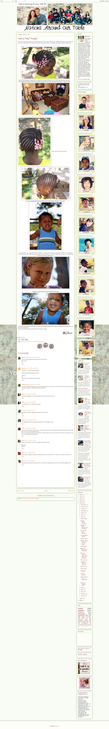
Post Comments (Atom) (49, 495)
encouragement (84, 623)
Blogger (57, 726)
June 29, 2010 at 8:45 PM (30, 420)
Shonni (88, 36)
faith (90, 615)
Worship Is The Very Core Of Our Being (84, 542)
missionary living (82, 619)
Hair (32, 341)
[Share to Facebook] (26, 339)
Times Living (83, 568)
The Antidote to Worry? (84, 536)
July (82, 514)
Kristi (23, 428)
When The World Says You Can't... (84, 550)
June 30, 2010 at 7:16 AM (30, 440)
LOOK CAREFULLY (87, 399)
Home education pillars (82, 625)
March (82, 591)
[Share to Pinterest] (27, 339)
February (83, 593)
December (83, 504)
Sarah (23, 440)
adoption (81, 610)
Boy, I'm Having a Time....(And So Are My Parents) (84, 555)
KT (22, 410)
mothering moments (83, 620)
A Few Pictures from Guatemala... (84, 578)
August (82, 512)
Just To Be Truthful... (86, 364)
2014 (81, 494)
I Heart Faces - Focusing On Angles (87, 413)
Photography (41, 341)
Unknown (24, 368)
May (82, 587)
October (83, 508)
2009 (81, 598)
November (83, 506)
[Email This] (21, 339)
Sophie (23, 420)
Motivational (81, 615)
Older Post (70, 490)
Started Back (84, 546)
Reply (23, 364)
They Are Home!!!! (83, 574)
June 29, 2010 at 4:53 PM (34, 357)
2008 (81, 600)
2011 (81, 501)
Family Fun (84, 618)
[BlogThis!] (23, 339)
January (83, 595)
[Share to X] (24, 339)
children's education (86, 616)
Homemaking (81, 624)
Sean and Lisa (25, 357)
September (83, 510)
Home (46, 490)
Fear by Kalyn (84, 559)
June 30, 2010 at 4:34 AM (29, 428)
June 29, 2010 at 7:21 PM (28, 410)
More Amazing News (83, 388)
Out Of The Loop (83, 571)
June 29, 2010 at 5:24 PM (34, 384)
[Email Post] (19, 339)
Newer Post (21, 490)
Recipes (87, 624)
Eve (22, 460)
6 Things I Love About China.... (86, 377)
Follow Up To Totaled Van (84, 453)
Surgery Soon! (84, 538)
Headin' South (84, 518)
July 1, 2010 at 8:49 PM (30, 452)
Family (29, 341)
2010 (81, 503)
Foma (23, 452)
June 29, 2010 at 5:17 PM (31, 368)
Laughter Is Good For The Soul (83, 563)
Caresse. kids (24, 341)
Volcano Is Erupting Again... (83, 584)
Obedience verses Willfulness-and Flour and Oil (87, 428)
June (82, 516)
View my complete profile (84, 79)
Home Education (82, 621)
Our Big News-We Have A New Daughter (87, 464)
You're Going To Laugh (87, 477)
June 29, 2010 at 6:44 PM (30, 394)
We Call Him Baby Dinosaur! (83, 532)
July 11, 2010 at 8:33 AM (29, 460)
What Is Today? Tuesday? (83, 522)
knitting (90, 625)
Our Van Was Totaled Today (87, 441)
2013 (81, 496)
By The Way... (84, 566)
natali (23, 394)
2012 (81, 499)
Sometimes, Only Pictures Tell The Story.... (84, 527)
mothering (36, 341)
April (82, 589)
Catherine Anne (25, 384)
